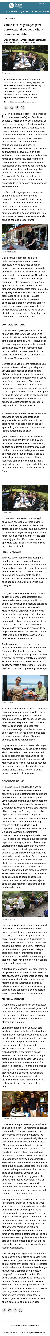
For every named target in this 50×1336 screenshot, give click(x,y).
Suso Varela (21, 40)
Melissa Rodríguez (36, 40)
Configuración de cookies (36, 1333)
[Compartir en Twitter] (22, 107)
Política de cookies (18, 1333)
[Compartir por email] (11, 107)
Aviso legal (8, 1333)
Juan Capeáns (10, 42)
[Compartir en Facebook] (17, 107)
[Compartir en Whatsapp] (6, 107)
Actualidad (11, 12)
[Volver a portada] (17, 5)
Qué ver (24, 12)
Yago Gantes (9, 40)
